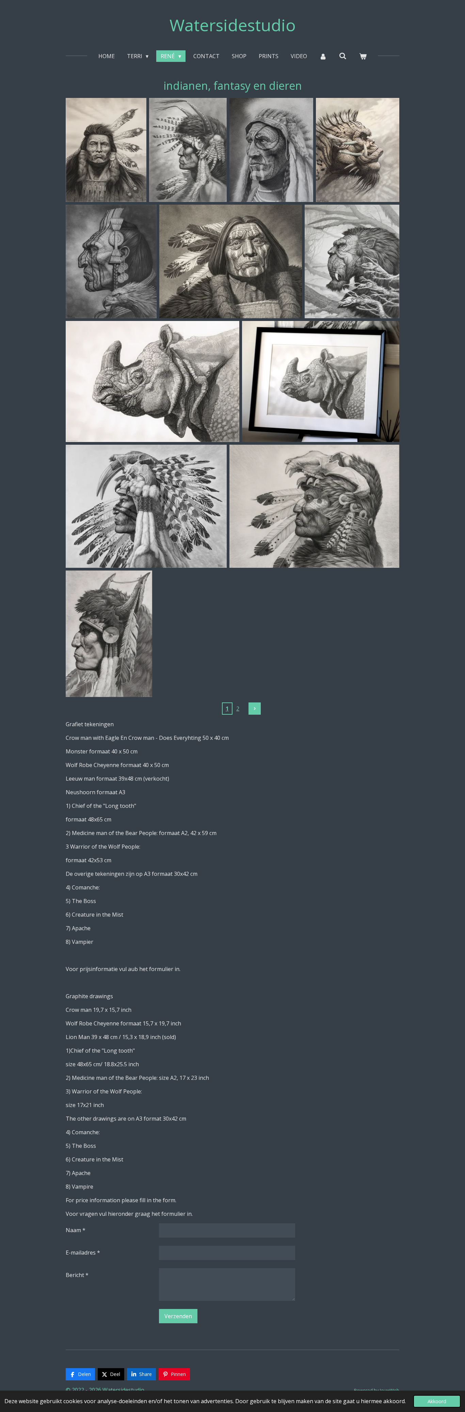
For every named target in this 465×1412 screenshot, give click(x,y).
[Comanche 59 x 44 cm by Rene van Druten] (188, 150)
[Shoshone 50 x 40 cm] (106, 150)
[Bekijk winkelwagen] (363, 56)
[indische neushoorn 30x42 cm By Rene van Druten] (152, 381)
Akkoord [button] (437, 1401)
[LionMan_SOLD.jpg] (352, 261)
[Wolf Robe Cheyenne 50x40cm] (230, 261)
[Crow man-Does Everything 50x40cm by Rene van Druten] (271, 150)
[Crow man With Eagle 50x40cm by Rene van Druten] (111, 261)
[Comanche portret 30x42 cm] (109, 634)
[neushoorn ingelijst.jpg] (320, 381)
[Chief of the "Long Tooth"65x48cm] (146, 506)
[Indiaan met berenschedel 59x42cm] (314, 506)
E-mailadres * (83, 1252)
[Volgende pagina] (254, 708)
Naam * (75, 1230)
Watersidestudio (233, 25)
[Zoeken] (343, 55)
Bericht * (77, 1275)
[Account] (323, 56)
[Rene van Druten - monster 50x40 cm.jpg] (357, 150)
